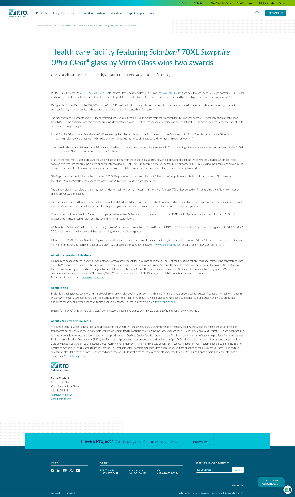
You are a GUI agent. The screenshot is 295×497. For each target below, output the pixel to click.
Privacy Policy (70, 493)
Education (115, 13)
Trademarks (56, 493)
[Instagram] (65, 470)
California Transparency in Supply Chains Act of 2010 (200, 493)
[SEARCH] (257, 13)
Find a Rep (199, 3)
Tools (184, 3)
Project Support (135, 13)
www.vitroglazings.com (168, 244)
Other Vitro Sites (244, 3)
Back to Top (238, 485)
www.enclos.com (166, 301)
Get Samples (275, 13)
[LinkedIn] (58, 470)
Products (41, 13)
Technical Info (91, 13)
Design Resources (63, 13)
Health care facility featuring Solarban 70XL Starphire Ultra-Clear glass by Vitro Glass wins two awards (95, 25)
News (51, 25)
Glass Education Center (221, 3)
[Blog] (71, 470)
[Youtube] (78, 470)
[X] (52, 470)
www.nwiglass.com (93, 277)
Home (39, 25)
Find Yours (200, 441)
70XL (97, 92)
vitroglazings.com (61, 398)
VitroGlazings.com (74, 356)
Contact (282, 3)
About (153, 13)
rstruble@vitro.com (62, 394)
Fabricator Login (266, 3)
